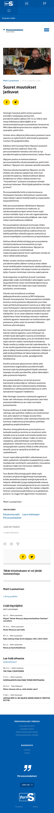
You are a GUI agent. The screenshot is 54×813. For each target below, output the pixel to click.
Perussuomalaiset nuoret (27, 735)
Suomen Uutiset (27, 729)
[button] (47, 29)
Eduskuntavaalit (11, 514)
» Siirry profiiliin (10, 596)
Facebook (19, 807)
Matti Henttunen (16, 695)
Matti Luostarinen (11, 80)
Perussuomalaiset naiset (27, 732)
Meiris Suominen (16, 677)
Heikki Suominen (17, 668)
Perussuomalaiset (12, 517)
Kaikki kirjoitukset (12, 533)
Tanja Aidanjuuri (16, 686)
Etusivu (27, 750)
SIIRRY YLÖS (26, 785)
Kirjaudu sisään (8, 18)
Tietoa (27, 753)
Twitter (35, 807)
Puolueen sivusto (27, 726)
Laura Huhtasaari (31, 514)
